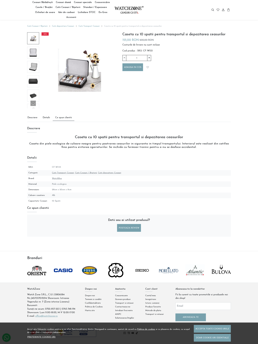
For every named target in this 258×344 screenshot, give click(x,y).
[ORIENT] (36, 276)
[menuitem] (33, 38)
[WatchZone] (129, 10)
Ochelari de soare (45, 12)
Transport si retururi (124, 303)
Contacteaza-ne (122, 307)
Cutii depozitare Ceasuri (63, 26)
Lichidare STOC (87, 12)
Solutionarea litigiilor (124, 318)
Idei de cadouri (66, 12)
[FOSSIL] (89, 276)
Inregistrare (150, 299)
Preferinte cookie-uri (41, 337)
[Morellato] (168, 276)
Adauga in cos (132, 67)
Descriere (32, 117)
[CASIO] (63, 276)
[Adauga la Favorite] (148, 67)
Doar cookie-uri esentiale (212, 338)
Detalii (46, 117)
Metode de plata (153, 310)
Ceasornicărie (102, 2)
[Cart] (228, 10)
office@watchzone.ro (46, 316)
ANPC (118, 314)
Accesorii (71, 17)
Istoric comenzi (152, 303)
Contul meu (150, 296)
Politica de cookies (146, 329)
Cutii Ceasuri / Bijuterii (68, 7)
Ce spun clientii (63, 117)
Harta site (90, 310)
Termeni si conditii (93, 299)
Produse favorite (153, 307)
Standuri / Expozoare (95, 7)
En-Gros (103, 12)
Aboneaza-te (191, 317)
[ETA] (116, 276)
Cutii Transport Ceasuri (89, 26)
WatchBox (57, 178)
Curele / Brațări (44, 7)
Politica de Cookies (94, 307)
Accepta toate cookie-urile (212, 329)
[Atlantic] (195, 276)
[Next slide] (33, 103)
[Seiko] (142, 276)
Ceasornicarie (121, 296)
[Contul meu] (223, 10)
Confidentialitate (93, 303)
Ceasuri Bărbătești (42, 2)
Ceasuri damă (63, 2)
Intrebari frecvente (124, 310)
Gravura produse (122, 299)
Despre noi (90, 296)
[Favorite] (218, 10)
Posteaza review (129, 228)
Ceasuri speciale (83, 2)
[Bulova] (221, 276)
